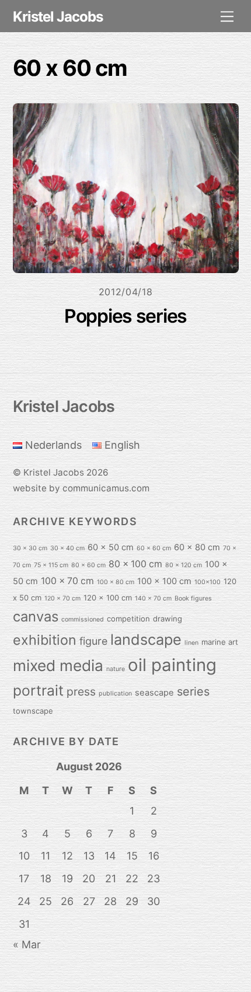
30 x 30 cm (30, 548)
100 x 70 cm (67, 580)
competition (128, 618)
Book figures (193, 598)
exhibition (44, 639)
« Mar (27, 944)
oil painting (172, 665)
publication (115, 693)
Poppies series (125, 316)
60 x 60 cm (154, 548)
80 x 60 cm (88, 565)
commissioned (82, 619)
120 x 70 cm (62, 598)
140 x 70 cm (153, 598)
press (81, 691)
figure (93, 641)
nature (115, 669)
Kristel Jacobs (53, 472)
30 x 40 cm (67, 548)
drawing (167, 618)
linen (191, 643)
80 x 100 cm (135, 564)
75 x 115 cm (51, 565)
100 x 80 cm (115, 582)
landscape (146, 639)
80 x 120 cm (183, 565)
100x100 (207, 582)
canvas (35, 616)
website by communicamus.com (81, 488)
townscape (33, 710)
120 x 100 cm (107, 597)
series (193, 691)
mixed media (58, 665)
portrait (38, 690)
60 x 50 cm (111, 547)
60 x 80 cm (197, 547)
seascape (154, 692)
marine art (219, 642)
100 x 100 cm (164, 581)
